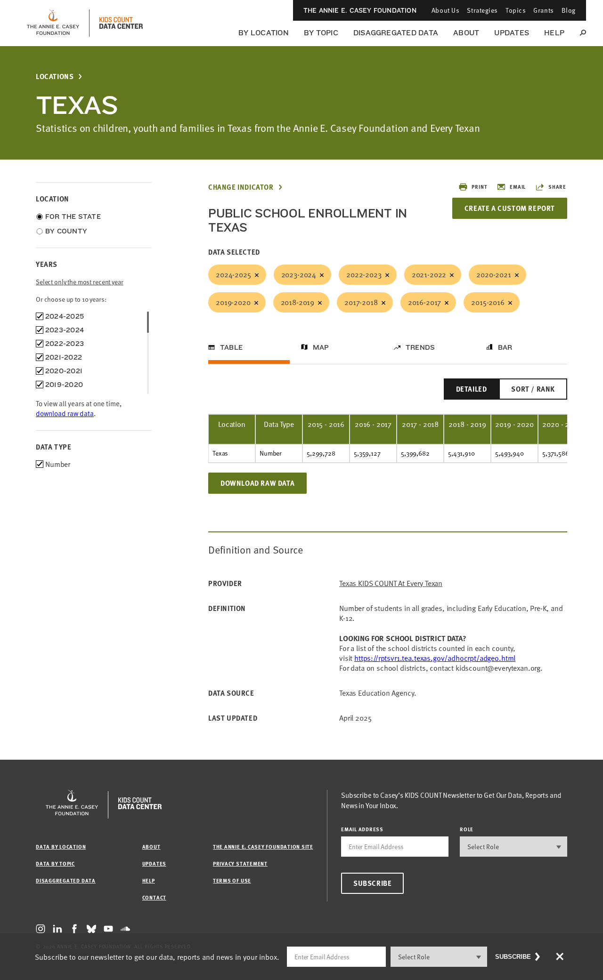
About (466, 32)
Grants (543, 10)
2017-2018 (361, 302)
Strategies (482, 10)
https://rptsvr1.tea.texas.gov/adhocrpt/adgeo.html (434, 658)
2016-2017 (424, 302)
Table (231, 347)
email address (362, 829)
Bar (505, 347)
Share (557, 186)
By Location (263, 32)
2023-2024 (299, 274)
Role (466, 829)
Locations (54, 76)
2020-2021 (493, 274)
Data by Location (61, 846)
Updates (511, 32)
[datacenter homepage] (121, 23)
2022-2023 (364, 274)
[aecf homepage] (53, 23)
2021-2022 (429, 274)
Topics (515, 10)
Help (554, 32)
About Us (445, 10)
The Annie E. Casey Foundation (359, 10)
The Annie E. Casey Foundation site (263, 846)
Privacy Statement (240, 863)
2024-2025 (233, 274)
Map (321, 347)
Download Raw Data (257, 483)
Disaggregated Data (395, 32)
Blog (569, 10)
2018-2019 (298, 302)
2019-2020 (233, 302)
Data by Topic (55, 863)
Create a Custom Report (509, 208)
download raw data (65, 413)
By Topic (321, 32)
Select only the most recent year (79, 282)
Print (479, 186)
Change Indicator (241, 187)
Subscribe (372, 883)
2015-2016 (488, 302)
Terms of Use (232, 880)
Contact (154, 897)
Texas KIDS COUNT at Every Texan (390, 583)
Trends (420, 347)
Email (518, 186)
